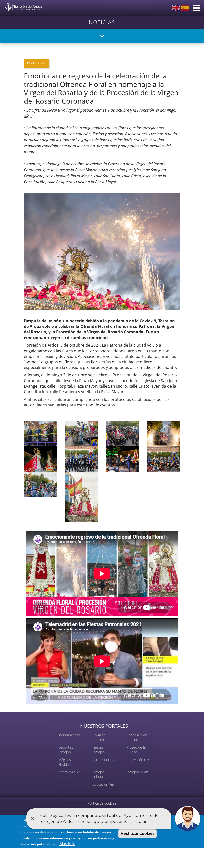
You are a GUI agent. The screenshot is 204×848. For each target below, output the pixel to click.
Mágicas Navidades (66, 762)
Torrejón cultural (98, 774)
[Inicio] (24, 5)
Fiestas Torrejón (98, 749)
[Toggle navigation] (102, 36)
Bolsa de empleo (99, 737)
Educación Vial (103, 784)
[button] (102, 251)
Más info (67, 843)
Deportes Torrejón (65, 749)
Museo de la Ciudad (136, 749)
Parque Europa (103, 759)
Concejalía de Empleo (136, 737)
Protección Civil (138, 759)
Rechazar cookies (137, 833)
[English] (176, 7)
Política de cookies (102, 803)
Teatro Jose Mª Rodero (69, 774)
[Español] (185, 7)
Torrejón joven (137, 772)
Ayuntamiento (69, 735)
